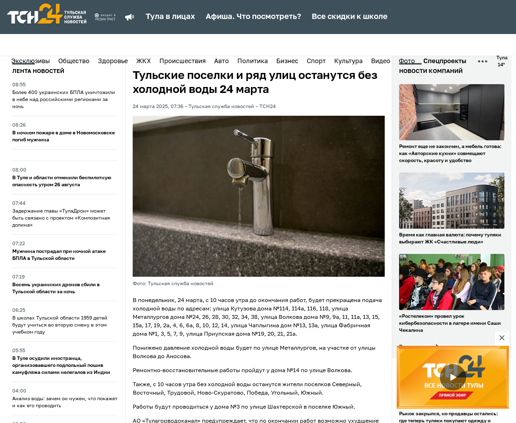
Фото (407, 61)
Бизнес (287, 61)
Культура (348, 61)
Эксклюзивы (30, 61)
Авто (221, 61)
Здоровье (113, 61)
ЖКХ (143, 61)
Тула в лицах (170, 17)
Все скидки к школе (350, 17)
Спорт (316, 61)
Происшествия (182, 61)
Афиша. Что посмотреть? (253, 17)
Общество (74, 61)
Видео (380, 61)
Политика (252, 61)
